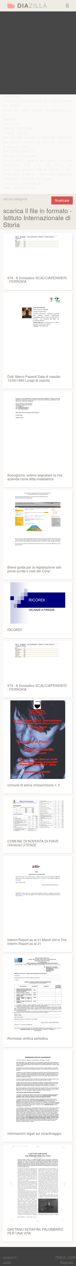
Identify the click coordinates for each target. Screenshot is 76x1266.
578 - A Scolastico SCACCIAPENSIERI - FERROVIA (37, 279)
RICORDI (14, 629)
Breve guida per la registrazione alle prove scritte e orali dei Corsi (34, 569)
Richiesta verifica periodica (27, 1038)
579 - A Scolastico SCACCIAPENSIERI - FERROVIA (37, 687)
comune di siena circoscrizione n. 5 (33, 785)
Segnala (66, 1262)
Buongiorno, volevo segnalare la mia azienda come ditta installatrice (34, 477)
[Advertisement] (38, 53)
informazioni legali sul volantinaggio (34, 1133)
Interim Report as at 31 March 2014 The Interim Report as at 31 (36, 941)
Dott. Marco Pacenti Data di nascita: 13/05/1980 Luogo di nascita (34, 378)
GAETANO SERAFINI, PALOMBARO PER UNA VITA (35, 1231)
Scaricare (62, 200)
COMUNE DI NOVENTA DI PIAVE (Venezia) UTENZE (33, 843)
